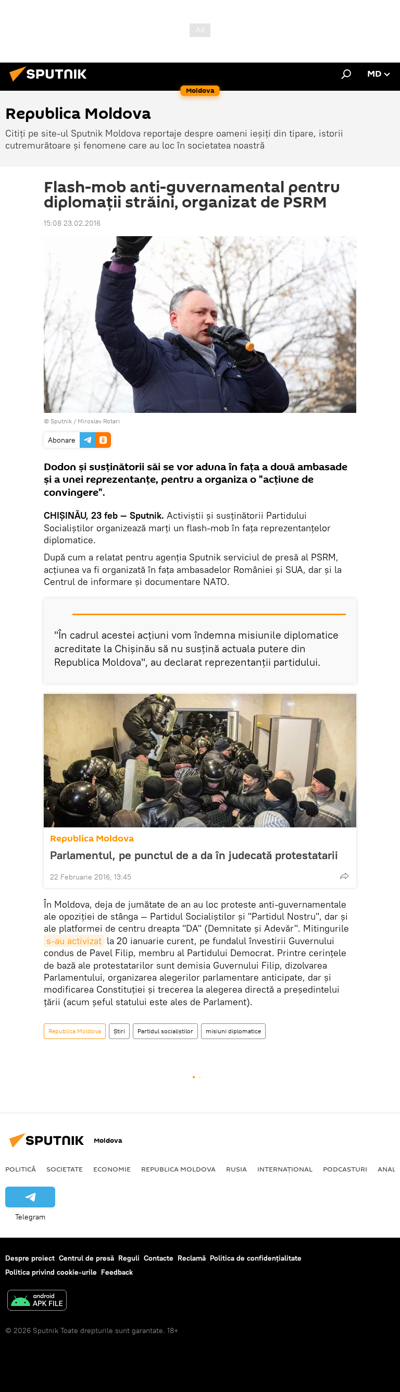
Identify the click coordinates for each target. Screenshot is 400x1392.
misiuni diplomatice (233, 1031)
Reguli (129, 1258)
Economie (112, 1169)
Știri (119, 1031)
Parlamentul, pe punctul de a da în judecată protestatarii (194, 855)
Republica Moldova (92, 838)
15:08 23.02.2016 (72, 223)
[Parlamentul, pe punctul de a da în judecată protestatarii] (200, 760)
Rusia (236, 1169)
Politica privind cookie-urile (51, 1272)
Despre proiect (30, 1258)
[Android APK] (37, 1301)
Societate (64, 1169)
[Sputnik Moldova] (51, 83)
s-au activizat (74, 941)
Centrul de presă (86, 1258)
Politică (20, 1169)
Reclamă (192, 1258)
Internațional (284, 1169)
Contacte (158, 1258)
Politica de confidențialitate (256, 1258)
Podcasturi (345, 1169)
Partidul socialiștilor (165, 1031)
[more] (344, 875)
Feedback (117, 1272)
